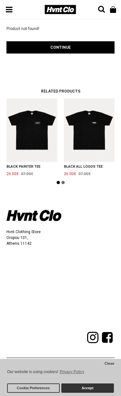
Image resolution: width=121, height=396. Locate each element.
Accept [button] (88, 388)
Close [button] (109, 363)
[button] (58, 182)
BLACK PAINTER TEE (23, 166)
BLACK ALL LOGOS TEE (83, 166)
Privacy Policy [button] (72, 372)
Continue (60, 47)
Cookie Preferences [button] (33, 388)
